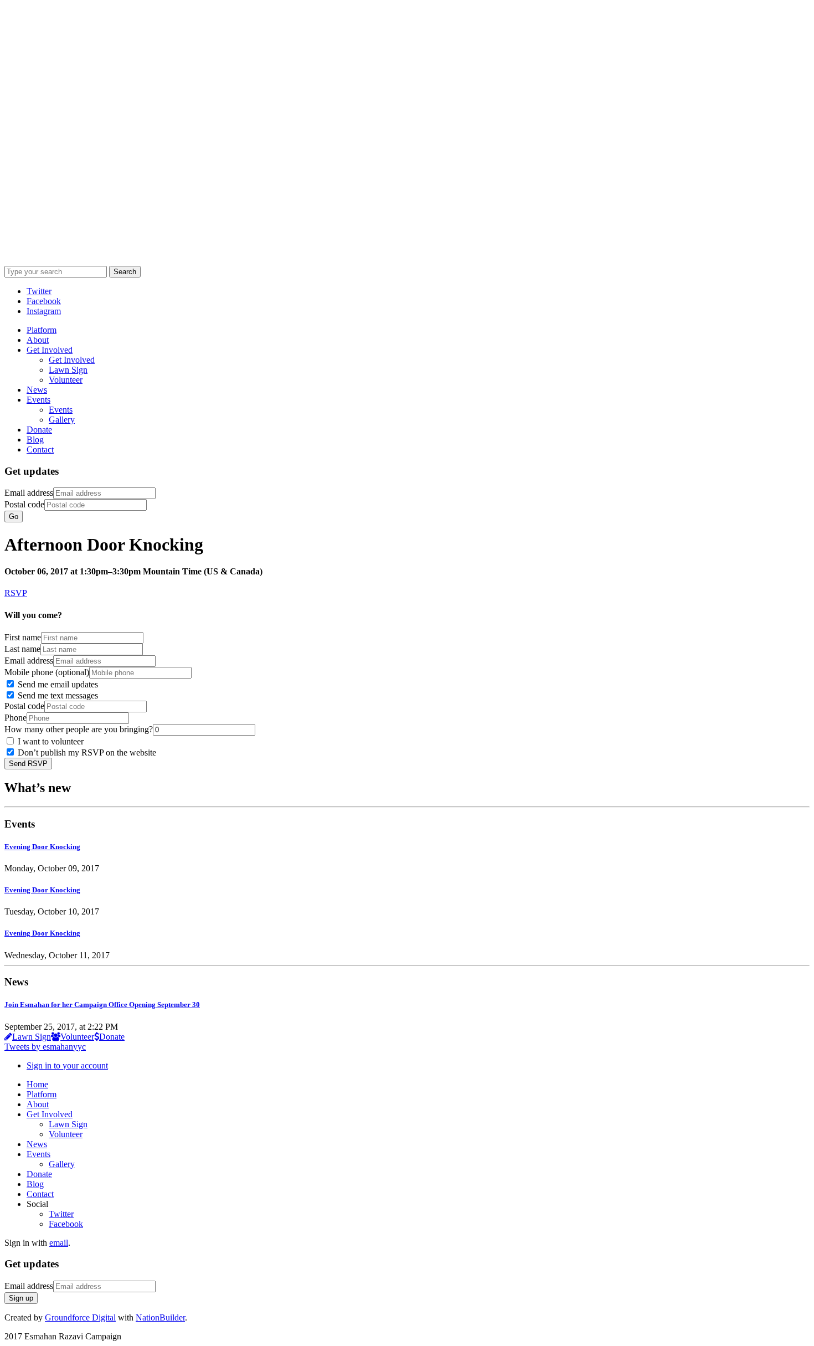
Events (38, 399)
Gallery (62, 419)
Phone (15, 717)
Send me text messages (57, 695)
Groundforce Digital (80, 1317)
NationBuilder (160, 1317)
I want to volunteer (50, 741)
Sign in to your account (67, 1065)
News (37, 389)
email (58, 1242)
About (38, 340)
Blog (35, 439)
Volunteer (66, 379)
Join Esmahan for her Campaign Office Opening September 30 (102, 1004)
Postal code (24, 504)
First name (22, 637)
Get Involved (50, 350)
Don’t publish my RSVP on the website (86, 752)
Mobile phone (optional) (46, 672)
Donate (39, 429)
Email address (28, 492)
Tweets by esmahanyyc (45, 1046)
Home (37, 1084)
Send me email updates (57, 684)
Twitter (61, 1214)
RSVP (15, 593)
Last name (22, 649)
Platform (41, 330)
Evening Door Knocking (42, 846)
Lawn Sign (68, 369)
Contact (40, 449)
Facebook (66, 1224)
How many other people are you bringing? (78, 729)
